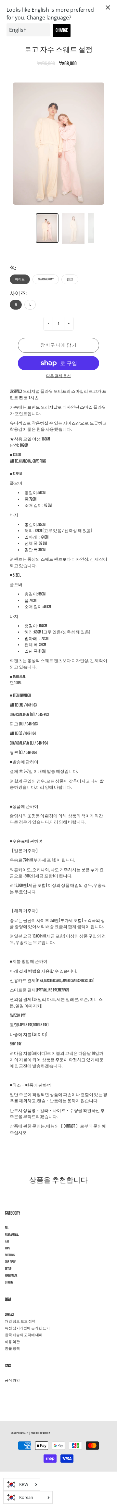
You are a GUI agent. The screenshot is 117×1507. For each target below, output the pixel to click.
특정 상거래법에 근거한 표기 (27, 1328)
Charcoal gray (46, 279)
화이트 (20, 279)
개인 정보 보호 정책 (20, 1321)
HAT (7, 1242)
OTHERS (9, 1282)
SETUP (8, 1269)
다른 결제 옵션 (58, 376)
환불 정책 (12, 1349)
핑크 (70, 279)
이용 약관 (12, 1342)
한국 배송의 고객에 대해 (24, 1335)
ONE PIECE (10, 1262)
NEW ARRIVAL (12, 1235)
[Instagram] (8, 1392)
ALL (7, 1228)
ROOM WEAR (11, 1276)
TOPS (7, 1248)
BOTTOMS (10, 1255)
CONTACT (9, 1315)
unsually (24, 1433)
